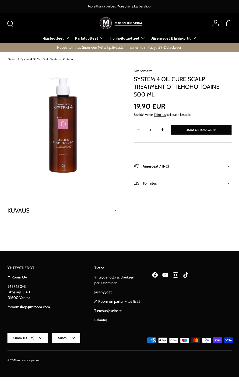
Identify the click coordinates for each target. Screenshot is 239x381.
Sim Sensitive (143, 71)
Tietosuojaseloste (108, 311)
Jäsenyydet (103, 292)
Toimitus (160, 115)
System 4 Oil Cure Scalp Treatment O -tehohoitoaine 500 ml (49, 59)
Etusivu (11, 59)
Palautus (101, 320)
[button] (229, 23)
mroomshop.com (28, 360)
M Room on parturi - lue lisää (117, 301)
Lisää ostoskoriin (201, 130)
